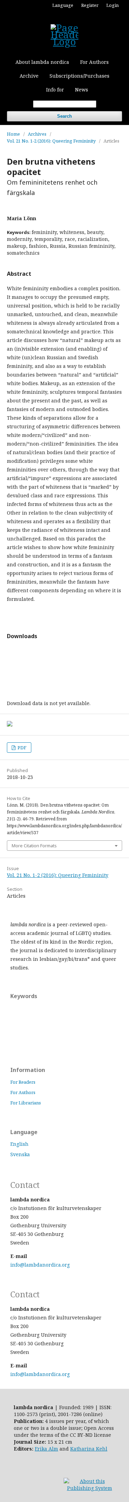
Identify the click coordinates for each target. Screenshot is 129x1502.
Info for (55, 89)
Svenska (20, 1154)
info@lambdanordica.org (40, 1264)
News (81, 89)
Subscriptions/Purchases (79, 75)
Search (64, 116)
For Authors (94, 62)
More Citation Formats (34, 845)
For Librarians (25, 1103)
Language (62, 5)
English (19, 1144)
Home (13, 134)
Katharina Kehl (88, 1448)
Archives (37, 134)
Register (89, 5)
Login (112, 5)
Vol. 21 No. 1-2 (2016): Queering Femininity (51, 141)
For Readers (22, 1082)
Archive (29, 75)
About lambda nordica (42, 62)
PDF (21, 747)
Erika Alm (46, 1448)
